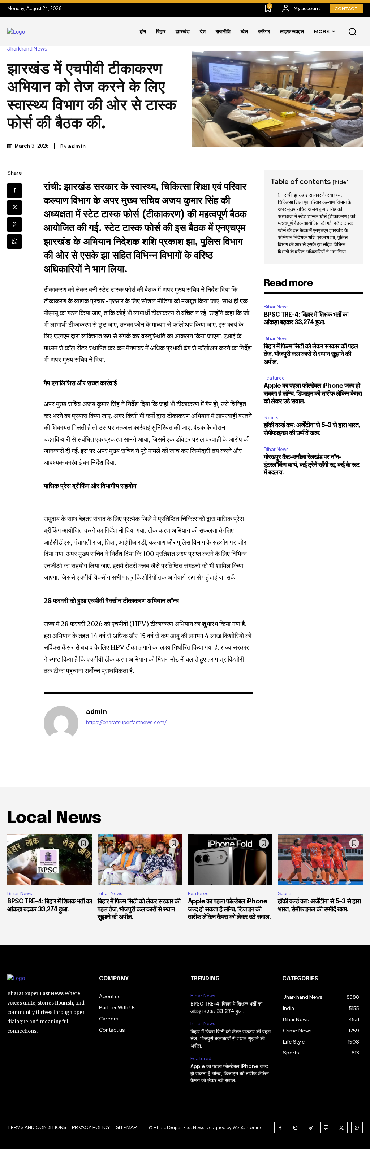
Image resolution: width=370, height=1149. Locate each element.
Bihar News (276, 307)
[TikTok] (311, 1128)
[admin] (61, 723)
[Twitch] (326, 1128)
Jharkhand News (27, 49)
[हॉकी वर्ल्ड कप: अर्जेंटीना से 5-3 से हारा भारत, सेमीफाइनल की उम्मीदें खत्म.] (320, 859)
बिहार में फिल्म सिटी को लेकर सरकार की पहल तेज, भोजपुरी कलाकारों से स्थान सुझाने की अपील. (311, 354)
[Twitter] (14, 207)
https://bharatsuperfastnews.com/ (126, 722)
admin (77, 146)
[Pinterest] (14, 224)
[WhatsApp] (14, 241)
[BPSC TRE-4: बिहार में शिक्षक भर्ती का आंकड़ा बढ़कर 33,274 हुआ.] (49, 859)
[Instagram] (296, 1128)
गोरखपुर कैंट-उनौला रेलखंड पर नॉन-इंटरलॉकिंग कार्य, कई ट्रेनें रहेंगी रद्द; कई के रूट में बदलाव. (311, 465)
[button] (352, 31)
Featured (274, 378)
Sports (271, 418)
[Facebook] (14, 190)
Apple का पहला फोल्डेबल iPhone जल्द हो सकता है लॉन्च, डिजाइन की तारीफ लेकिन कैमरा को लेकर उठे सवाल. (313, 394)
